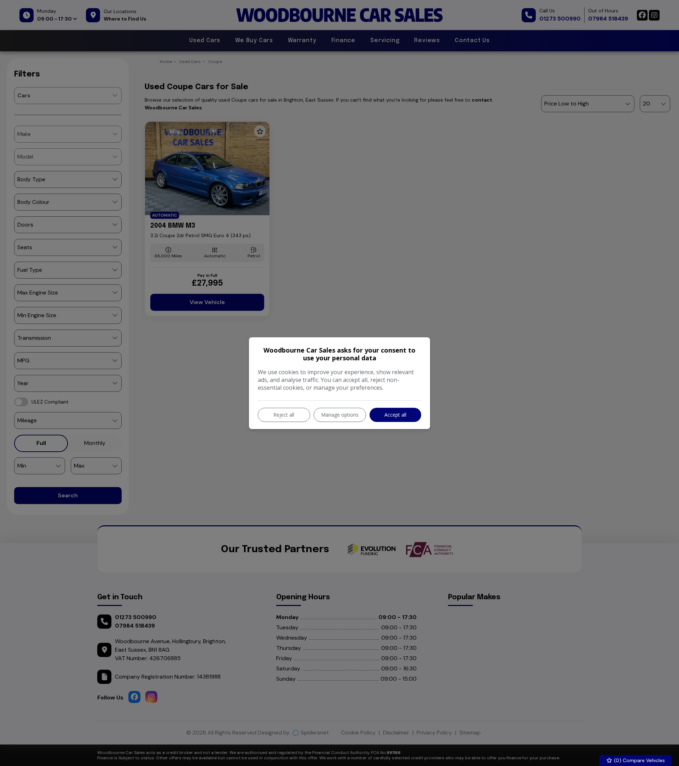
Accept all (395, 414)
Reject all (283, 414)
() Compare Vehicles (639, 760)
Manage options (340, 414)
